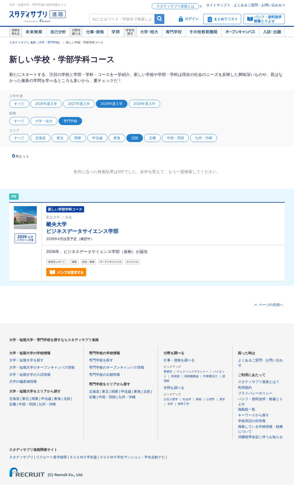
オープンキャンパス (240, 32)
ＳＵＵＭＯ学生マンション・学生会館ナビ (132, 457)
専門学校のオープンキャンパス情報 (116, 367)
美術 (199, 399)
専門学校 (173, 32)
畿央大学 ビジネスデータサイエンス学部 (82, 227)
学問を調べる (174, 388)
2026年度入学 (46, 104)
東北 (60, 138)
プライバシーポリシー (255, 393)
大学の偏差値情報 (23, 381)
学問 (116, 32)
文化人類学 (171, 399)
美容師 (175, 376)
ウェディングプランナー (192, 371)
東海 (116, 138)
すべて (19, 104)
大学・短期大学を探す (26, 360)
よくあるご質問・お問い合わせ (258, 5)
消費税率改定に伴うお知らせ (260, 437)
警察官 (168, 371)
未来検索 (34, 32)
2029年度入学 (144, 104)
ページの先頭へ (271, 305)
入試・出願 (272, 32)
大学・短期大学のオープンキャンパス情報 (42, 367)
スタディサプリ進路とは (175, 6)
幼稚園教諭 (191, 376)
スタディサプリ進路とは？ (258, 382)
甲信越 (97, 138)
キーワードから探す (253, 415)
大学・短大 (149, 32)
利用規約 (245, 388)
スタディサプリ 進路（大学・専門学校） (35, 42)
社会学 (187, 399)
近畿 (152, 138)
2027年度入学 (79, 104)
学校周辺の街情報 (252, 421)
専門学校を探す (101, 360)
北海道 (40, 138)
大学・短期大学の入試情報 (30, 375)
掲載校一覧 (246, 409)
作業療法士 (210, 376)
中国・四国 (175, 138)
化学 (170, 403)
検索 (159, 19)
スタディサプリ (21, 457)
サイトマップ (216, 5)
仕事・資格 (95, 32)
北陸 (66, 399)
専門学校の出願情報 (104, 375)
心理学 (210, 399)
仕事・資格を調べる (179, 360)
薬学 (222, 399)
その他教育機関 (203, 32)
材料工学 (183, 403)
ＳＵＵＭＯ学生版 (83, 457)
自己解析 (58, 32)
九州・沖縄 (203, 138)
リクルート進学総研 (51, 457)
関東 (77, 138)
